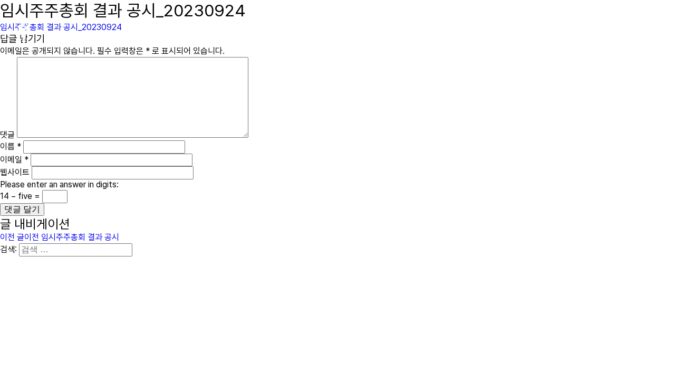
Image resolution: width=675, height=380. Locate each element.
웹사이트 (15, 172)
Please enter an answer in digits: (59, 184)
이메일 (14, 160)
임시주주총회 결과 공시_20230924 (61, 27)
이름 (10, 146)
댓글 (7, 135)
